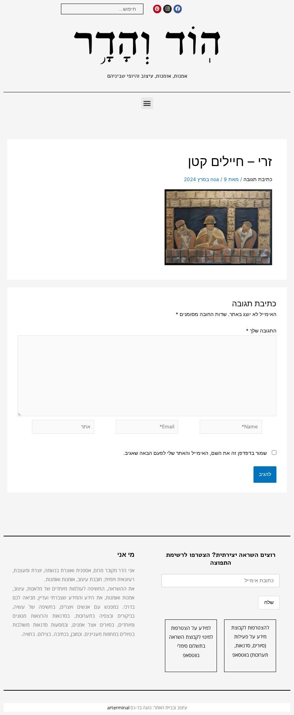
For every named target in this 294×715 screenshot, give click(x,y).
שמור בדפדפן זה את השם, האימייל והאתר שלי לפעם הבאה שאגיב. (195, 453)
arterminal (118, 707)
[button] (147, 103)
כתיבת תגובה (257, 179)
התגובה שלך (261, 331)
